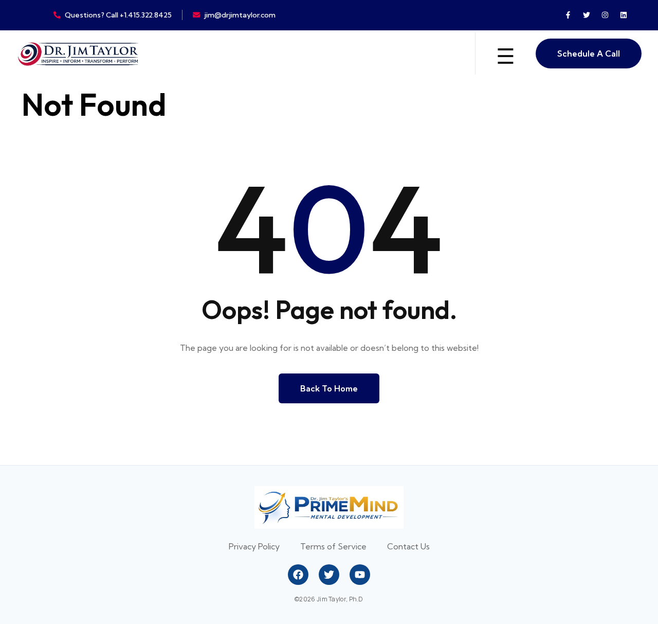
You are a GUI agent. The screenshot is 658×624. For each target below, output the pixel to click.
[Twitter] (586, 15)
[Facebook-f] (568, 15)
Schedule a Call (588, 53)
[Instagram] (605, 15)
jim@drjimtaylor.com (240, 15)
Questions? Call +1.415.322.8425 (118, 15)
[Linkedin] (623, 15)
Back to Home (329, 388)
